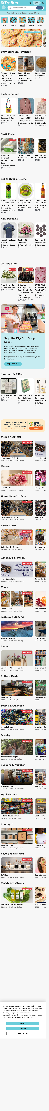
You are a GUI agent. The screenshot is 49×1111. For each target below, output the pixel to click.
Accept (23, 1023)
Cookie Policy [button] (18, 1015)
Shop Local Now (13, 364)
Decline (23, 1028)
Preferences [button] (28, 1017)
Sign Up (36, 3)
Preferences (23, 1033)
